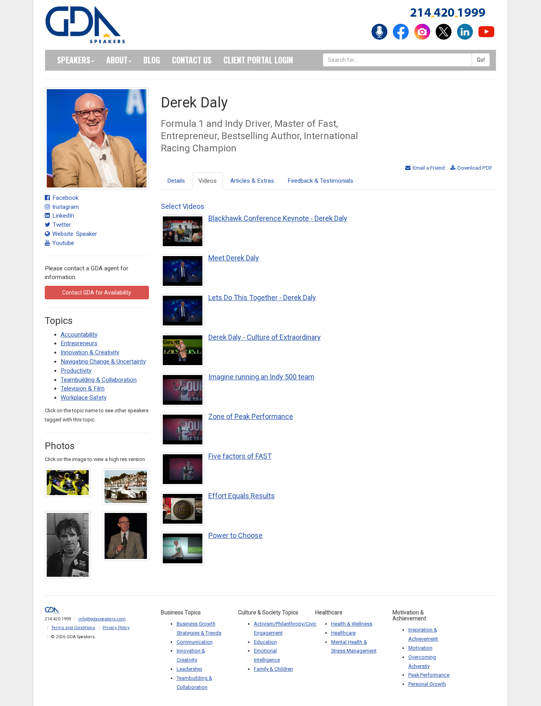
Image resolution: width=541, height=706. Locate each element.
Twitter (61, 224)
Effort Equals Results (241, 496)
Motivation (420, 648)
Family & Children (273, 669)
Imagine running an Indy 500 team (261, 377)
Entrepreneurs (79, 343)
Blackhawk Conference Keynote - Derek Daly (277, 218)
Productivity (76, 370)
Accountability (79, 334)
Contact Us (191, 60)
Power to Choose (235, 535)
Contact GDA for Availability (96, 292)
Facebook (64, 197)
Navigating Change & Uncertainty (103, 361)
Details (176, 180)
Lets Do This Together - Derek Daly (262, 297)
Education (265, 642)
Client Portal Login (258, 60)
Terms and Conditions (73, 627)
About (117, 60)
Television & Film (83, 388)
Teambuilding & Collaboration (99, 379)
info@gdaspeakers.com (102, 619)
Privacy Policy (116, 627)
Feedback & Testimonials (320, 180)
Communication (195, 642)
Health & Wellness (351, 624)
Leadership (189, 669)
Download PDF (474, 168)
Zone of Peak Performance (250, 416)
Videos (207, 180)
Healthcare (343, 633)
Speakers (73, 60)
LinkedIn (62, 215)
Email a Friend (428, 168)
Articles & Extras (252, 180)
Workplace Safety (84, 397)
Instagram (65, 206)
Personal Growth (427, 684)
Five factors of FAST (240, 456)
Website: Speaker (74, 233)
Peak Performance (429, 675)
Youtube (62, 243)
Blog (151, 60)
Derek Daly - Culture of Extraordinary (264, 337)
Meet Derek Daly (233, 258)
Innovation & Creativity (90, 352)
